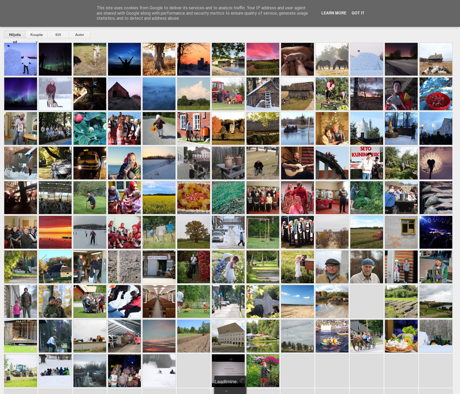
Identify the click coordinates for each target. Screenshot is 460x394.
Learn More (333, 12)
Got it (358, 12)
